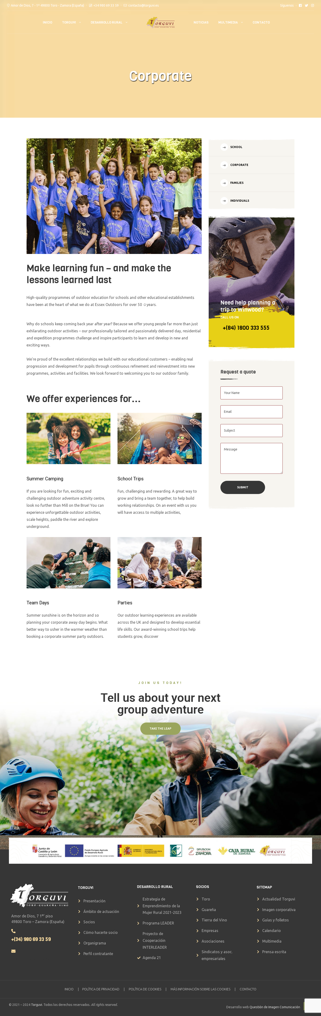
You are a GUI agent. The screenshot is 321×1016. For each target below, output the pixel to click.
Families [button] (236, 182)
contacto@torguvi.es (143, 5)
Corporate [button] (239, 164)
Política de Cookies (145, 989)
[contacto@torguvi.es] (13, 951)
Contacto (261, 22)
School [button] (236, 147)
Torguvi (69, 22)
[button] (160, 729)
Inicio (47, 22)
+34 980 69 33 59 (106, 5)
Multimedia (228, 22)
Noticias (201, 22)
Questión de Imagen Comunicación (275, 1007)
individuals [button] (239, 200)
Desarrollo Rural (106, 22)
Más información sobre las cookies (200, 989)
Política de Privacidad (100, 989)
